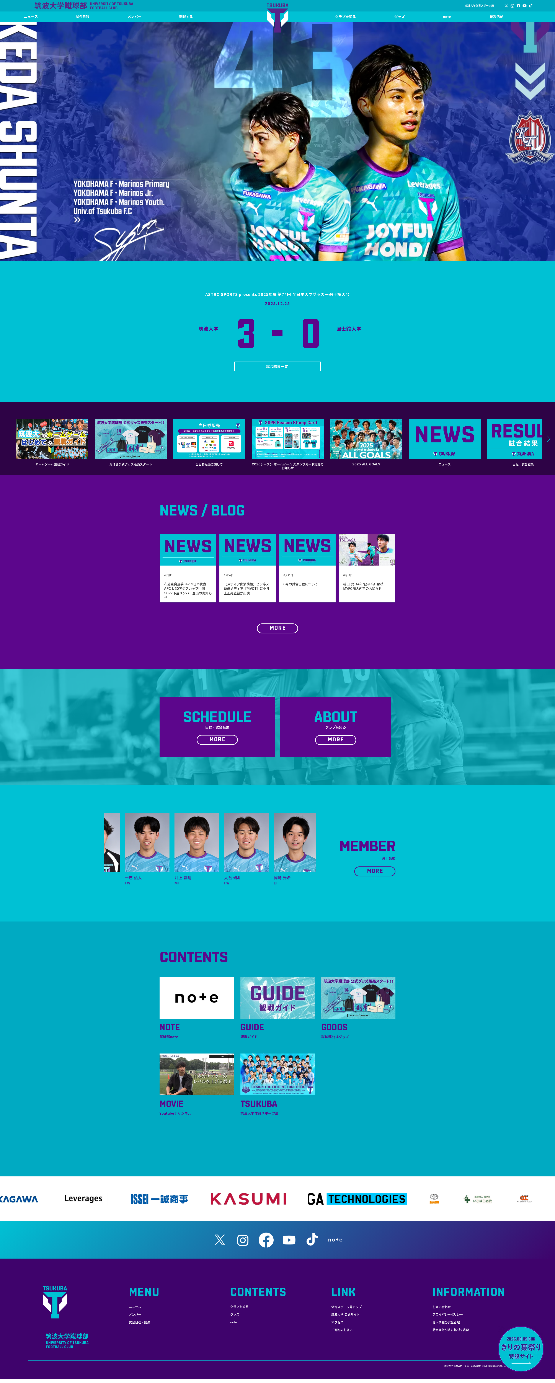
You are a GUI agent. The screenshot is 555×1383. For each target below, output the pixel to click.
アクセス (337, 1322)
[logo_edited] (335, 1240)
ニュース (135, 1306)
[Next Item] (548, 439)
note (233, 1322)
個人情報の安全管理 (446, 1322)
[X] (506, 5)
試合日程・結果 (139, 1322)
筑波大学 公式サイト (345, 1314)
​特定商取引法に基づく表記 (451, 1329)
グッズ (234, 1314)
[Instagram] (512, 5)
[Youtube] (524, 5)
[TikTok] (530, 5)
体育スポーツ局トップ (346, 1306)
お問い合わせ (442, 1306)
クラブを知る (239, 1306)
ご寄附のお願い (342, 1329)
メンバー (135, 1314)
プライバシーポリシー (448, 1314)
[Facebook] (518, 5)
